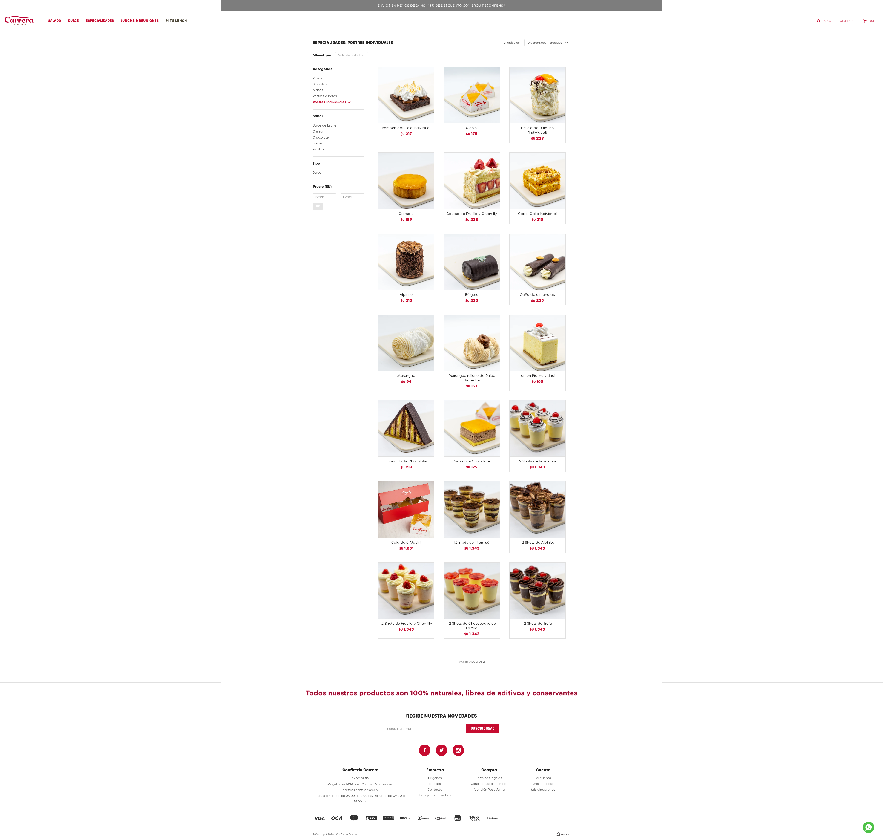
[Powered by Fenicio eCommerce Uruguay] (563, 834)
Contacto (435, 789)
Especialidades (100, 21)
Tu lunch (178, 21)
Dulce (73, 21)
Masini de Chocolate (472, 461)
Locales (435, 783)
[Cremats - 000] (406, 180)
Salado (54, 21)
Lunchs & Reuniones (140, 21)
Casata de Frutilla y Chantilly (472, 214)
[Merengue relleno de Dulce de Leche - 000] (472, 343)
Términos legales (489, 777)
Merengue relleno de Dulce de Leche (472, 378)
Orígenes (435, 777)
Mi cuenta (543, 777)
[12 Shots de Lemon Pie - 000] (537, 428)
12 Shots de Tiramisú (471, 542)
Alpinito (406, 295)
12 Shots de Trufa (537, 623)
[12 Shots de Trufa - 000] (537, 590)
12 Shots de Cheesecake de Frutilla (472, 625)
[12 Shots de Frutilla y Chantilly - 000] (406, 590)
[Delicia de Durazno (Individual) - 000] (537, 95)
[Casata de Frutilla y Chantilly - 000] (472, 180)
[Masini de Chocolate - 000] (472, 428)
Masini (472, 128)
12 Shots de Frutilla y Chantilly (406, 623)
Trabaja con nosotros (435, 795)
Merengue (406, 376)
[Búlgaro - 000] (472, 262)
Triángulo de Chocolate (406, 461)
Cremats (406, 214)
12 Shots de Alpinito (537, 542)
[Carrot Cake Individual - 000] (537, 180)
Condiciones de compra (489, 783)
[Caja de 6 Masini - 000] (406, 509)
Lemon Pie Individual (537, 376)
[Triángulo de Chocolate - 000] (406, 428)
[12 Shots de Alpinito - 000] (537, 509)
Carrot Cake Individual (537, 214)
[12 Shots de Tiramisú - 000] (472, 509)
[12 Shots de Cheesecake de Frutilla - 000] (472, 590)
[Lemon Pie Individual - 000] (537, 343)
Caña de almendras (537, 295)
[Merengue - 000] (406, 343)
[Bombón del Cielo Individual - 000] (406, 95)
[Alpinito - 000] (406, 262)
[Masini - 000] (472, 95)
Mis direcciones (543, 789)
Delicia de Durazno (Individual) (537, 130)
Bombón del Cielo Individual (406, 128)
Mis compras (543, 783)
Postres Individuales (350, 55)
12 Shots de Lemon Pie (537, 461)
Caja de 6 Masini (406, 542)
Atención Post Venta (489, 789)
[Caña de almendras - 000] (537, 262)
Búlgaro (472, 295)
